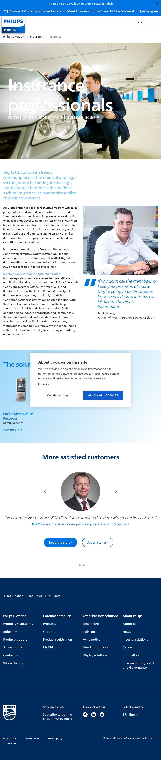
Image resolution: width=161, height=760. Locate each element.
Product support (15, 639)
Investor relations (135, 639)
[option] (21, 400)
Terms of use (10, 743)
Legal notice (9, 738)
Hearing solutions (95, 647)
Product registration (57, 639)
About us (129, 623)
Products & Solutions (18, 623)
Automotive (91, 639)
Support (49, 631)
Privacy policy (55, 738)
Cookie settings (58, 395)
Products (49, 623)
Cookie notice (32, 738)
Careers (128, 647)
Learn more (44, 384)
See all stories (97, 542)
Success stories (13, 647)
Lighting (89, 631)
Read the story (60, 542)
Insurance (55, 36)
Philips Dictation (13, 36)
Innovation (131, 655)
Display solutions (95, 655)
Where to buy (13, 663)
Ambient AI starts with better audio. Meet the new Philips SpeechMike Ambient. (83, 11)
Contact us (10, 655)
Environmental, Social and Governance (138, 665)
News (127, 631)
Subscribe (50, 714)
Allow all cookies (103, 395)
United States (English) (99, 3)
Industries (36, 36)
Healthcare (91, 623)
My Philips (50, 647)
